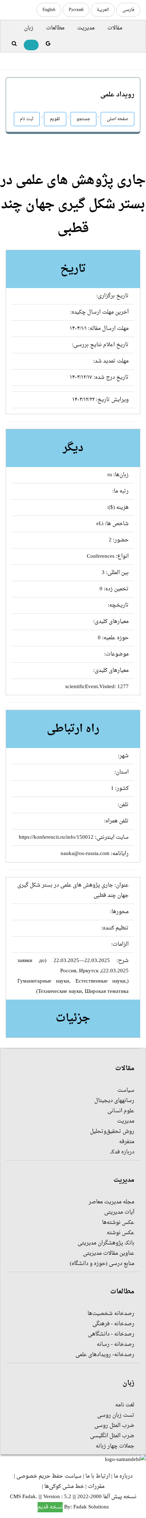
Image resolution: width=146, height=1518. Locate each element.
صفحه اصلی (117, 119)
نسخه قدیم (50, 1507)
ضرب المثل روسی (114, 1426)
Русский (76, 10)
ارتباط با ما (97, 1476)
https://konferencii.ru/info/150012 (56, 837)
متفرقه (126, 1142)
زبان (28, 28)
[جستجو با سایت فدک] (14, 44)
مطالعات (55, 28)
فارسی (128, 10)
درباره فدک (122, 1152)
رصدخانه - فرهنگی (113, 1324)
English (49, 10)
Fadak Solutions (91, 1507)
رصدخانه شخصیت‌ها (111, 1314)
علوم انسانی (120, 1111)
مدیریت (86, 28)
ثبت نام (27, 119)
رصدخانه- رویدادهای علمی (104, 1355)
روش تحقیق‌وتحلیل (112, 1131)
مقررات (96, 1487)
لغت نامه (124, 1405)
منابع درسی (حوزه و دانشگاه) (102, 1264)
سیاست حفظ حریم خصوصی (49, 1476)
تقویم (55, 119)
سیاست (125, 1090)
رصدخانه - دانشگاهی (111, 1334)
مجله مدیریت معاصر (111, 1202)
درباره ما (123, 1476)
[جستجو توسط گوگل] (48, 44)
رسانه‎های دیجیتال (114, 1101)
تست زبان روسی (115, 1415)
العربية (103, 10)
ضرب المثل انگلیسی (112, 1436)
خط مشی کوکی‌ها (64, 1487)
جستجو (83, 119)
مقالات (114, 28)
